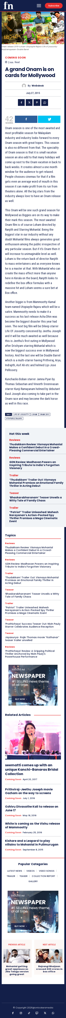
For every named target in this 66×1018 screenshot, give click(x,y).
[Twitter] (29, 102)
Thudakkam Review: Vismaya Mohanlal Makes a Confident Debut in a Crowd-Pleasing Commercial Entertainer (35, 447)
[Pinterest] (37, 102)
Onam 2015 (44, 414)
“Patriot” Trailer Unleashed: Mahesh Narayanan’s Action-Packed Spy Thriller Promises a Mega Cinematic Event (33, 516)
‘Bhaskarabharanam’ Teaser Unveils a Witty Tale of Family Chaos (35, 499)
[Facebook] (21, 102)
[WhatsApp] (44, 102)
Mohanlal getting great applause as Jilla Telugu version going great (17, 970)
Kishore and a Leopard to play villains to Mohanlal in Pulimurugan (31, 843)
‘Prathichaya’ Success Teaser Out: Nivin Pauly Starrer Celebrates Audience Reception (32, 625)
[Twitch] (37, 1013)
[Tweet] (49, 119)
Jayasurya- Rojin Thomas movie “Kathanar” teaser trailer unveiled (32, 639)
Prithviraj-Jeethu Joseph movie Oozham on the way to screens (29, 791)
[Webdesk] (25, 86)
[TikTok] (29, 1013)
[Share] (26, 119)
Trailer (13, 475)
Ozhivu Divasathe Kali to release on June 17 (31, 808)
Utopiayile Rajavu (14, 418)
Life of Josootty (21, 414)
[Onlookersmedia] (8, 5)
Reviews (14, 440)
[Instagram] (21, 1013)
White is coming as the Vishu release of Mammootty (32, 825)
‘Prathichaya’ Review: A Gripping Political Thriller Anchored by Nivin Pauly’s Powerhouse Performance (30, 653)
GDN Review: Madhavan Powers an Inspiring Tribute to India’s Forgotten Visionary (34, 465)
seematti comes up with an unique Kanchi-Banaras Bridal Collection (31, 769)
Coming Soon (15, 57)
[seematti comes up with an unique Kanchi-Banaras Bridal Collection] (33, 740)
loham (34, 414)
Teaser (14, 493)
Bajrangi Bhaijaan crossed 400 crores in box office (49, 969)
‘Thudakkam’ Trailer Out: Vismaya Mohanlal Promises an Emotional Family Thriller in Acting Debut (36, 483)
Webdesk (38, 85)
